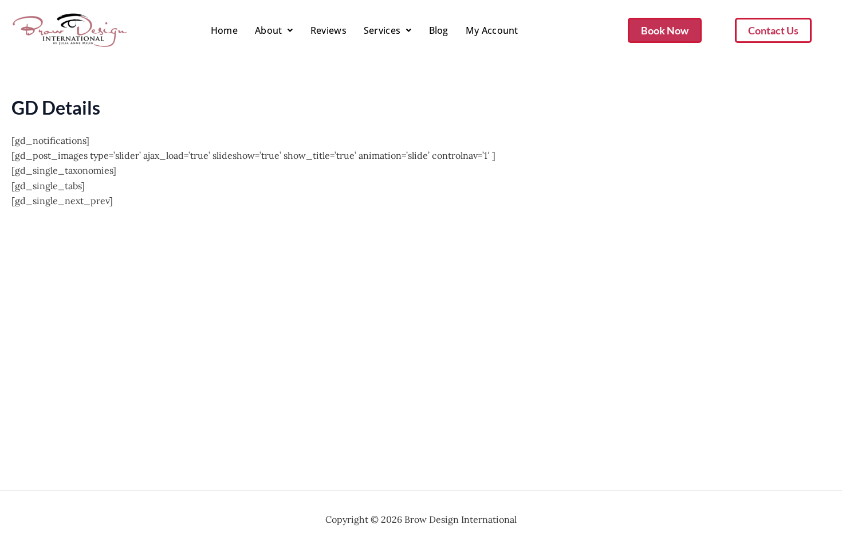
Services (382, 30)
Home (224, 30)
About (268, 30)
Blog (438, 30)
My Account (492, 30)
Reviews (328, 30)
